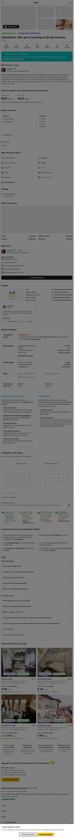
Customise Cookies (27, 834)
